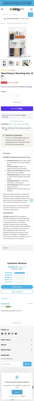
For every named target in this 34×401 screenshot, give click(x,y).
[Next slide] (31, 63)
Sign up (27, 364)
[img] (5, 304)
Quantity (3, 91)
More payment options (17, 121)
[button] (4, 63)
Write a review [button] (17, 287)
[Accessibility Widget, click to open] (31, 200)
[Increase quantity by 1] (17, 95)
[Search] (30, 14)
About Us (6, 248)
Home (3, 23)
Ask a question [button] (17, 292)
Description (6, 153)
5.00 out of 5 (22, 267)
